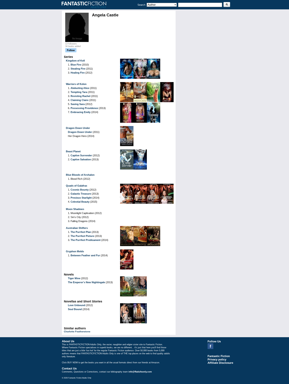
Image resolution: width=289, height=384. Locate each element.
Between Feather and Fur (85, 255)
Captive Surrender (81, 155)
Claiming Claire (79, 100)
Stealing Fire (78, 68)
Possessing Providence (84, 108)
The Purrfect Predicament (86, 240)
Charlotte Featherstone (77, 331)
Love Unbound (76, 305)
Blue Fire (76, 64)
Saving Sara (78, 104)
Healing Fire (78, 72)
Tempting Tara (79, 92)
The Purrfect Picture (82, 236)
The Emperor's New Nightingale (86, 282)
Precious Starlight (81, 197)
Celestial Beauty (80, 201)
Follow (71, 50)
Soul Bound (75, 309)
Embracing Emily (80, 112)
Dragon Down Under (80, 132)
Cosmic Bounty (80, 189)
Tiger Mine (74, 278)
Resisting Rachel (80, 96)
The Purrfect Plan (81, 232)
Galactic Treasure (81, 193)
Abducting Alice (80, 88)
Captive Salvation (81, 159)
